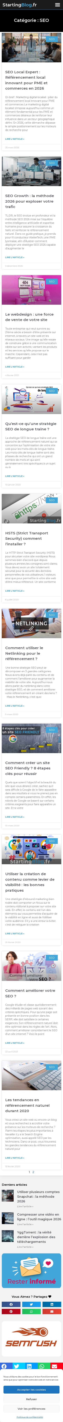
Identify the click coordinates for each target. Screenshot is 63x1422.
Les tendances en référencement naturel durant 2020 (27, 1105)
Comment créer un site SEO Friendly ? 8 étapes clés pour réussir (27, 768)
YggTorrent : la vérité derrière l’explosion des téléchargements (36, 1237)
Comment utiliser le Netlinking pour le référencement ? (24, 653)
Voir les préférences (31, 1408)
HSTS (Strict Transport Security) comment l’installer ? (26, 538)
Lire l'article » (14, 139)
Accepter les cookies (31, 1389)
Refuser (31, 1399)
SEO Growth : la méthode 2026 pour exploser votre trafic (29, 201)
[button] (57, 5)
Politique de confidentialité (30, 1417)
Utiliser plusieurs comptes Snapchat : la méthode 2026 (38, 1196)
